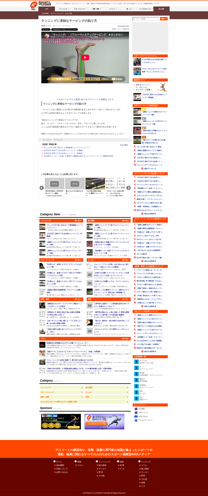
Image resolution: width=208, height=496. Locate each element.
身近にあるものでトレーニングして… (150, 210)
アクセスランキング (145, 420)
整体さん (143, 380)
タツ (147, 368)
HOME (46, 13)
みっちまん (146, 362)
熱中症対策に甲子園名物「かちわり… (150, 281)
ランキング (146, 462)
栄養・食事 (96, 9)
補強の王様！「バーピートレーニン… (150, 199)
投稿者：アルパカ (117, 29)
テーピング (66, 26)
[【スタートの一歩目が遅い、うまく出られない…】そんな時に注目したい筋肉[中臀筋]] (115, 187)
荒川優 (151, 374)
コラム (112, 9)
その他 (69, 13)
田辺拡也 (147, 386)
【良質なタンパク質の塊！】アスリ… (150, 303)
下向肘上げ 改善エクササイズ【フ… (150, 247)
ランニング (57, 26)
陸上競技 (102, 465)
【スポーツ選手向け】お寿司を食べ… (150, 277)
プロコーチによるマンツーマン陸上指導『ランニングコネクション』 (154, 70)
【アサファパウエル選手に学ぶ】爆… (150, 203)
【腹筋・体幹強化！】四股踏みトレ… (150, 206)
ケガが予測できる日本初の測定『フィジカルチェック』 (154, 61)
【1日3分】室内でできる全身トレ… (149, 158)
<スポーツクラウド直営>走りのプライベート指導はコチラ (85, 99)
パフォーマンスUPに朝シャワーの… (149, 273)
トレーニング (63, 9)
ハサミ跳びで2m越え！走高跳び (148, 344)
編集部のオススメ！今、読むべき (144, 87)
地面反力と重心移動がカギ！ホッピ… (150, 348)
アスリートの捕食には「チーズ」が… (150, 270)
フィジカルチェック (145, 9)
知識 (122, 462)
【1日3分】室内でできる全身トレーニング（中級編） (63, 150)
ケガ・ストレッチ (79, 9)
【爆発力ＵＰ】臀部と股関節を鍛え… (150, 192)
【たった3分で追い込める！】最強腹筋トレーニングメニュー (66, 147)
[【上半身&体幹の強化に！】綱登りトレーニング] (95, 187)
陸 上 (129, 9)
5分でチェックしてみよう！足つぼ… (149, 239)
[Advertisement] (85, 91)
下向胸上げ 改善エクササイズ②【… (150, 232)
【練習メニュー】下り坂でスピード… (150, 154)
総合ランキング (150, 168)
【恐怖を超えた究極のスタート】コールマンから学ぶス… (154, 132)
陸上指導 (161, 9)
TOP (46, 9)
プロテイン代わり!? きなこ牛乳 (148, 236)
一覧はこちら (62, 387)
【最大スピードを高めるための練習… (150, 326)
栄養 (143, 483)
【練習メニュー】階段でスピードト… (150, 315)
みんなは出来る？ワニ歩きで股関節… (150, 341)
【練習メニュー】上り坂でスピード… (150, 319)
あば (143, 398)
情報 (79, 462)
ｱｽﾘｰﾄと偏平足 (142, 254)
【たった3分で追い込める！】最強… (149, 147)
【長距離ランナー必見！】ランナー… (150, 188)
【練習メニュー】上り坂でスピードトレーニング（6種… (154, 122)
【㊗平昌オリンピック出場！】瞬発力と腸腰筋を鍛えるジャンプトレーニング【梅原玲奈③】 (78, 156)
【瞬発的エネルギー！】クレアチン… (150, 299)
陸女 (143, 392)
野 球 (101, 472)
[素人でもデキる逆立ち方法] (75, 187)
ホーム (59, 462)
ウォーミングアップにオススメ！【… (150, 165)
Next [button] (127, 187)
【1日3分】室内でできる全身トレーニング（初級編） (63, 153)
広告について (143, 412)
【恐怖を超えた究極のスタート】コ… (150, 322)
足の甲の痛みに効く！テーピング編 (149, 258)
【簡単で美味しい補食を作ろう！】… (150, 288)
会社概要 (141, 409)
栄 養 (122, 465)
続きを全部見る (150, 214)
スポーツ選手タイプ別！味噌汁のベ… (150, 292)
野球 (143, 476)
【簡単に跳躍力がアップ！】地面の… (150, 150)
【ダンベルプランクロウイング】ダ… (150, 195)
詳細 (61, 227)
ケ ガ (122, 469)
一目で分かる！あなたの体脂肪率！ (149, 250)
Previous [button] (40, 187)
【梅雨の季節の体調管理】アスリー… (150, 228)
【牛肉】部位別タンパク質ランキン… (150, 295)
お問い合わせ (143, 416)
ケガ (143, 486)
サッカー (102, 469)
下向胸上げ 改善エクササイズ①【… (150, 243)
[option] (54, 187)
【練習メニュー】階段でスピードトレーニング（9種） (154, 113)
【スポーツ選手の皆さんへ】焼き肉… (150, 284)
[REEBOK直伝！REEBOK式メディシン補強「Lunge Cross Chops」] (54, 187)
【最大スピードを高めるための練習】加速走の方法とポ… (153, 141)
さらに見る (124, 145)
